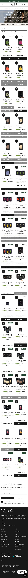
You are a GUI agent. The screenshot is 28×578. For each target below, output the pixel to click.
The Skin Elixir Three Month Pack (7, 361)
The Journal (4, 539)
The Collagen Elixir (20, 256)
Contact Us (17, 531)
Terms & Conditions (19, 546)
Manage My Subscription (21, 536)
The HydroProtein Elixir (20, 412)
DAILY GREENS (14, 8)
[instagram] (4, 525)
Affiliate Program (5, 544)
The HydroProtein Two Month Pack (7, 465)
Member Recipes (4, 536)
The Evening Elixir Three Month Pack (7, 413)
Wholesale (17, 539)
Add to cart (7, 58)
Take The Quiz (4, 534)
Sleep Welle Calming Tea (7, 178)
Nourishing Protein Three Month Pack (7, 387)
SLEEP (25, 8)
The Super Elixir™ (7, 47)
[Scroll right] (27, 8)
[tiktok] (7, 525)
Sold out (7, 84)
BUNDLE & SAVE (10, 24)
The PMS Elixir (7, 308)
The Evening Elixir (20, 100)
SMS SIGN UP (20, 497)
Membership (4, 546)
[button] (20, 31)
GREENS (17, 24)
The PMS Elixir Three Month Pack (20, 361)
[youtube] (14, 525)
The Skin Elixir (20, 334)
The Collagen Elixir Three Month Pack (20, 283)
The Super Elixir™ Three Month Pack (20, 178)
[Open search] (6, 4)
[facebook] (1, 525)
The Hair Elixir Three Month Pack (7, 283)
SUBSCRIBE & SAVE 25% (20, 107)
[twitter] (9, 525)
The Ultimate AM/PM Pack (20, 465)
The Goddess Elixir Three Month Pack (7, 335)
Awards (3, 541)
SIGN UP (7, 497)
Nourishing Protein (7, 126)
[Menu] (2, 4)
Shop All (3, 24)
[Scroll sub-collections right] (27, 24)
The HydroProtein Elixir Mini (7, 439)
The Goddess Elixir (20, 308)
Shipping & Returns (19, 544)
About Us (3, 531)
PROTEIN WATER (21, 8)
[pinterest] (12, 525)
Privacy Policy (18, 549)
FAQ (16, 534)
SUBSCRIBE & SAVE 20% (5, 8)
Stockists (17, 541)
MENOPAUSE (24, 24)
